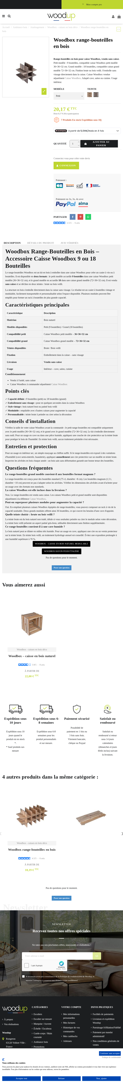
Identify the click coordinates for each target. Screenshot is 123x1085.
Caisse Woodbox (73, 78)
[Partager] (72, 217)
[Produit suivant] (119, 29)
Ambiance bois (41, 1042)
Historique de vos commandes (71, 1029)
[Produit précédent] (118, 29)
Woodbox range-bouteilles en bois (32, 849)
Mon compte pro (94, 4)
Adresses (67, 1041)
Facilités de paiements (103, 1014)
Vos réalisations (11, 1024)
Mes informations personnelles (71, 1016)
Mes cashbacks (70, 1036)
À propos (8, 1019)
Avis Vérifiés (69, 243)
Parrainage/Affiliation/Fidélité (107, 1027)
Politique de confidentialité (111, 1057)
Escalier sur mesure (43, 1019)
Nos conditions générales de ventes (106, 1043)
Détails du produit (40, 243)
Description (12, 243)
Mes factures (69, 1022)
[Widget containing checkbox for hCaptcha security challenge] (44, 965)
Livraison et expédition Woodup (103, 1021)
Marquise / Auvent (42, 1024)
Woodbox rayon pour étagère (61, 551)
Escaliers (38, 1014)
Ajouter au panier (101, 144)
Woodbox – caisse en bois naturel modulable (61, 544)
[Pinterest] (80, 217)
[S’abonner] (97, 956)
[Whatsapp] (88, 217)
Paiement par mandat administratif (102, 1034)
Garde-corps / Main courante (43, 1035)
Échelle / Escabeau (42, 1028)
